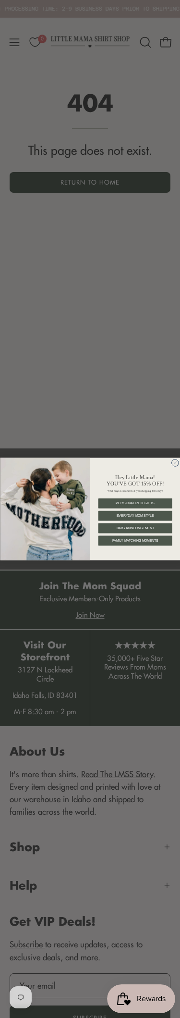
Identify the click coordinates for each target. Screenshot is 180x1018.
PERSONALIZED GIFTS (135, 503)
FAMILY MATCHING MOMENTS (135, 540)
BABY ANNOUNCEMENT (135, 528)
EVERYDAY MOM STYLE (135, 516)
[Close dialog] (175, 463)
